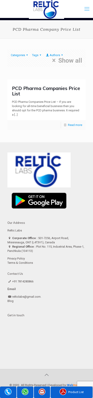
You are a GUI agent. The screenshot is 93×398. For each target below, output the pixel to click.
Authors (55, 55)
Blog (10, 301)
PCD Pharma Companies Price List (46, 91)
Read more (75, 125)
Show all (70, 60)
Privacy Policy (16, 258)
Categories (18, 55)
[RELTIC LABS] (46, 9)
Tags (35, 55)
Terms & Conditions (20, 262)
